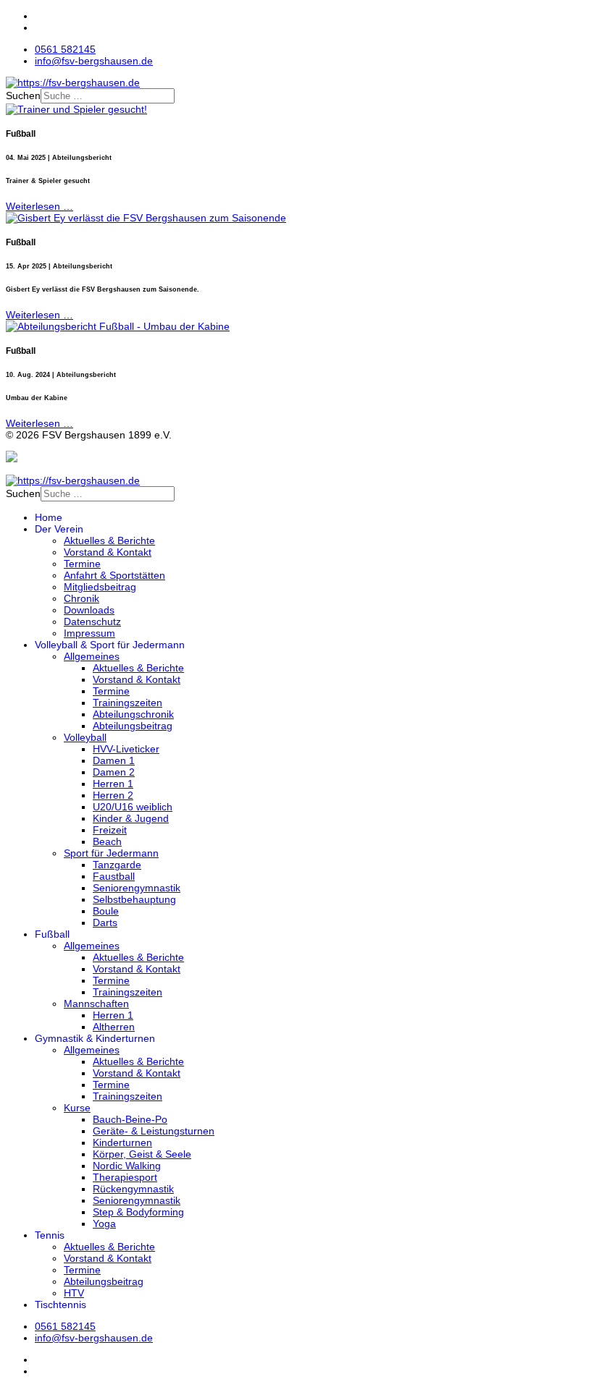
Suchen (23, 95)
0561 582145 (65, 49)
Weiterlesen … (39, 206)
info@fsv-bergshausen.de (94, 61)
